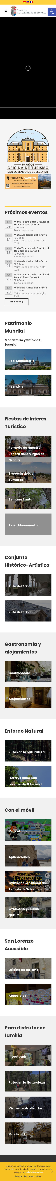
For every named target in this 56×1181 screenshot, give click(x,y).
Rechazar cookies (32, 1176)
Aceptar (19, 1176)
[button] (52, 12)
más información (34, 1172)
